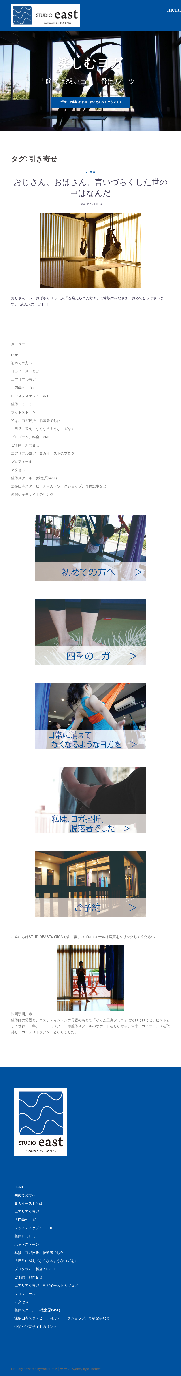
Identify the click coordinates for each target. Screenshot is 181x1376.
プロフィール (21, 461)
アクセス (18, 470)
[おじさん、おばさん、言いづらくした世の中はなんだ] (90, 250)
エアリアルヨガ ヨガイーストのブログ (43, 453)
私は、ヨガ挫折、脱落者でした (35, 420)
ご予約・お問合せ (25, 445)
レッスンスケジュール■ (30, 396)
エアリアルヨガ (23, 379)
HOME (16, 355)
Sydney (77, 1369)
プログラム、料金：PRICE (31, 437)
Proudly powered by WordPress (34, 1369)
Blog (90, 172)
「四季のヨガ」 (23, 387)
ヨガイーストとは (25, 371)
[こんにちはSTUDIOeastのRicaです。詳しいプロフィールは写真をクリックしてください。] (90, 978)
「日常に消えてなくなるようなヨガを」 (43, 428)
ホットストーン (23, 412)
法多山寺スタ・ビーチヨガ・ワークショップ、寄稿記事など (58, 486)
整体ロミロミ (21, 404)
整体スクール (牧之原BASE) (34, 478)
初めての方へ (21, 363)
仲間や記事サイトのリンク (32, 494)
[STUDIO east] (45, 15)
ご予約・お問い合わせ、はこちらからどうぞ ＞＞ (91, 102)
